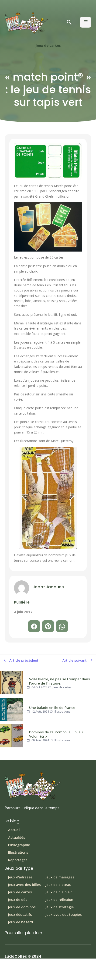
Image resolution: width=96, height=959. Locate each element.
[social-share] (34, 626)
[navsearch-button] (69, 22)
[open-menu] (85, 22)
